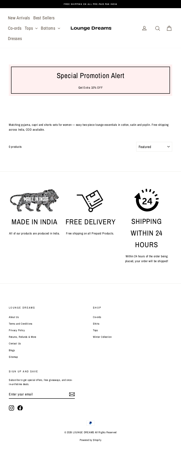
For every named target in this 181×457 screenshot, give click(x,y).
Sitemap (13, 357)
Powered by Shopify (91, 440)
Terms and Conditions (20, 323)
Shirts (96, 323)
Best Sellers (44, 18)
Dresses (15, 38)
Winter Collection (102, 337)
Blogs (12, 350)
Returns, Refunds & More (22, 337)
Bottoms (49, 28)
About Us (14, 317)
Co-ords (15, 28)
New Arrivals (19, 18)
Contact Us (15, 343)
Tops (29, 28)
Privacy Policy (17, 330)
